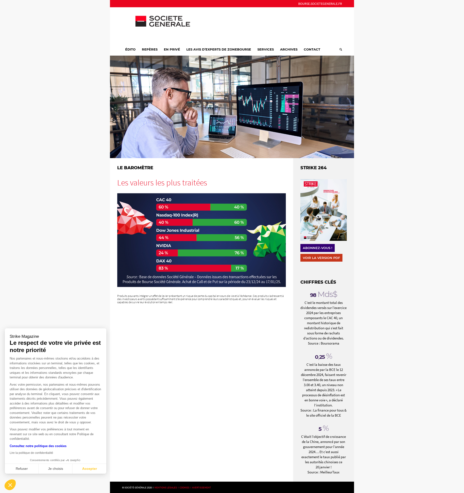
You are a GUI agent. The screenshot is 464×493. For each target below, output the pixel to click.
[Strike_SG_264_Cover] (323, 210)
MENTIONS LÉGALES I (167, 487)
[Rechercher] (339, 49)
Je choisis (55, 469)
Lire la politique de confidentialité (31, 453)
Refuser (22, 469)
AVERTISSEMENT (201, 487)
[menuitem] (319, 3)
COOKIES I (186, 487)
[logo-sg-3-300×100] (158, 25)
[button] (10, 485)
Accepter (89, 469)
